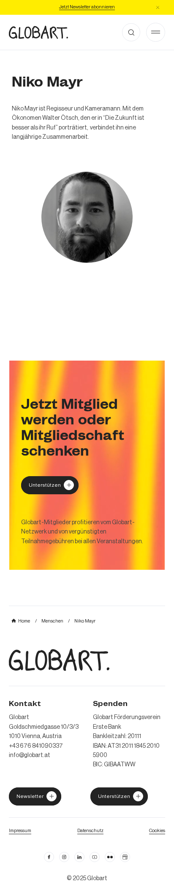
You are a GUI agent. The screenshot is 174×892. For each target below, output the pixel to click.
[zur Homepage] (38, 32)
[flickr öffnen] (110, 857)
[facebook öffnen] (49, 857)
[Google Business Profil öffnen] (125, 857)
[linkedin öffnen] (95, 857)
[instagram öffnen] (64, 857)
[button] (157, 7)
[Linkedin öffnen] (79, 857)
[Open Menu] (155, 32)
